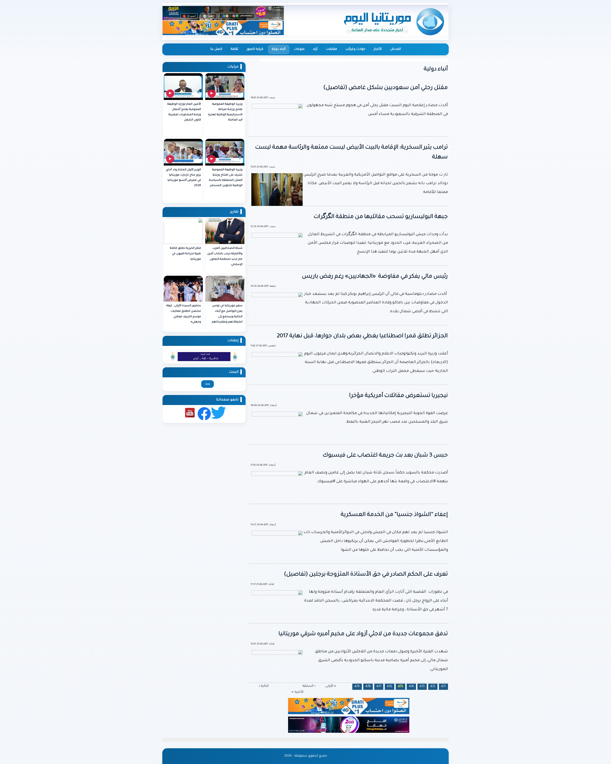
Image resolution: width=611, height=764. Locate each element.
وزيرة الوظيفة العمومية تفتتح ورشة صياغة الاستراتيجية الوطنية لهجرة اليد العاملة (225, 112)
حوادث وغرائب (355, 49)
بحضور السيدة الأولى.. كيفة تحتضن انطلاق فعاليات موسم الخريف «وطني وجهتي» (183, 314)
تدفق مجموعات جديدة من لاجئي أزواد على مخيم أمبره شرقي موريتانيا (363, 634)
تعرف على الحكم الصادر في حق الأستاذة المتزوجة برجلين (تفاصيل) (366, 575)
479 (357, 686)
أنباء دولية (278, 49)
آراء (315, 49)
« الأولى (330, 686)
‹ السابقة (309, 686)
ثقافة (234, 49)
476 (389, 686)
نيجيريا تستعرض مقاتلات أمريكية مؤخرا (398, 396)
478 (368, 686)
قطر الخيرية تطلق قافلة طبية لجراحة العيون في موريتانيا (185, 254)
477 (378, 686)
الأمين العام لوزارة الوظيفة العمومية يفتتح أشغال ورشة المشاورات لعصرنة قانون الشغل (184, 112)
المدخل (395, 49)
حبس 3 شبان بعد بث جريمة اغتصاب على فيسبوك (385, 455)
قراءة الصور (255, 49)
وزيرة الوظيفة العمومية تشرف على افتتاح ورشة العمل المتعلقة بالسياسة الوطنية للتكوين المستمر (225, 177)
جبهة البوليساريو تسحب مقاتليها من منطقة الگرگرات (381, 217)
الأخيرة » (297, 692)
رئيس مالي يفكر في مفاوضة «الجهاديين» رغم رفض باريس (375, 277)
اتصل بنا (216, 49)
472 (432, 686)
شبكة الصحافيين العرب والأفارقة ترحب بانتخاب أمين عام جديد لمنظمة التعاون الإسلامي (224, 256)
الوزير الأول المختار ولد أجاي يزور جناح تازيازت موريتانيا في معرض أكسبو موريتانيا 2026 (183, 177)
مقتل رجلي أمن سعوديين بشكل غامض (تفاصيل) (385, 88)
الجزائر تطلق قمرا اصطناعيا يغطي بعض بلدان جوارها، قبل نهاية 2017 (362, 336)
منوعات (299, 49)
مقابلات (331, 49)
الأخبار (378, 49)
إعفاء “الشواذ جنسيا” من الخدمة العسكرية (394, 515)
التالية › (264, 686)
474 (411, 686)
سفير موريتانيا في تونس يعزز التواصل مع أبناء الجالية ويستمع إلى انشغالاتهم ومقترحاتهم (227, 314)
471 (443, 686)
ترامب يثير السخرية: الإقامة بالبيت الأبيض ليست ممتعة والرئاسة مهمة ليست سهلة (351, 152)
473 (422, 686)
